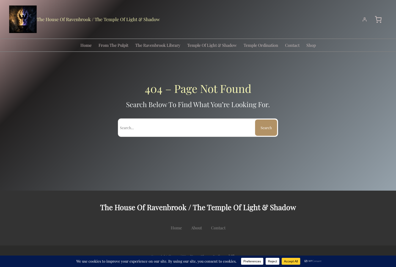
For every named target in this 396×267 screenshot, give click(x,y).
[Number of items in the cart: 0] (378, 19)
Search (266, 127)
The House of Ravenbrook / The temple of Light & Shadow (98, 19)
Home (86, 45)
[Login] (364, 19)
